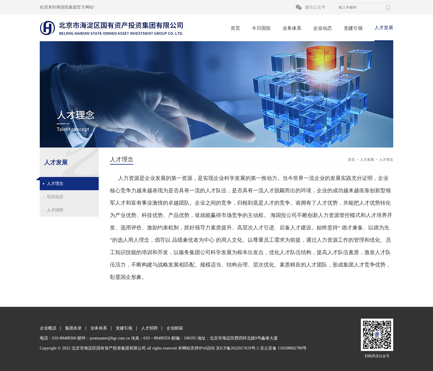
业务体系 (291, 28)
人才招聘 (55, 210)
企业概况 (48, 328)
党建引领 (353, 28)
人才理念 (55, 183)
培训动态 (55, 197)
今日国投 (261, 28)
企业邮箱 (174, 328)
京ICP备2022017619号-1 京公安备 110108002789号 (261, 348)
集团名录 (73, 328)
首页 (235, 28)
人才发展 (383, 27)
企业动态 (322, 28)
